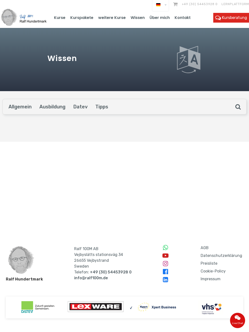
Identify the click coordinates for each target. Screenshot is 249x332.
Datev (80, 107)
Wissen (138, 17)
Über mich (160, 17)
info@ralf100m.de (91, 278)
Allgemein (20, 107)
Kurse (59, 17)
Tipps (101, 107)
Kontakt (183, 17)
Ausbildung (52, 107)
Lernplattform (235, 4)
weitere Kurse (112, 17)
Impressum (211, 279)
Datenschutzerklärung (221, 255)
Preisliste (209, 263)
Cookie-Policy (213, 271)
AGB (205, 247)
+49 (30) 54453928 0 (200, 4)
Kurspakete (81, 17)
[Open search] (238, 107)
